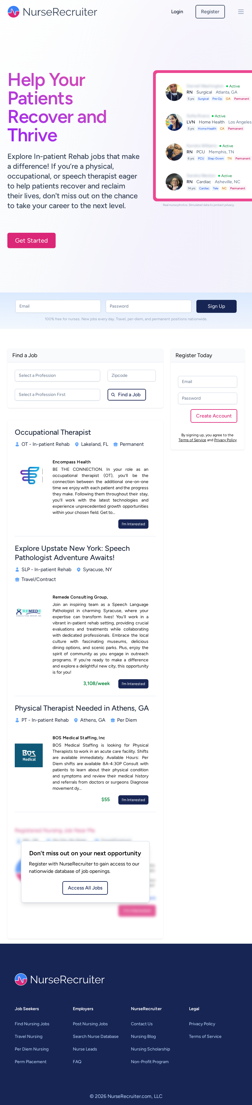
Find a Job (129, 394)
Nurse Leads (85, 1049)
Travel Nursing (28, 1036)
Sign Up (216, 306)
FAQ (77, 1061)
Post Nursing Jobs (90, 1023)
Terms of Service (192, 440)
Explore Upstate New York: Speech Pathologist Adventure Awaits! (72, 553)
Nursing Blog (143, 1036)
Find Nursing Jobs (32, 1023)
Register (210, 11)
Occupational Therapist (53, 432)
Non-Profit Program (150, 1061)
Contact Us (142, 1023)
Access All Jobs (85, 888)
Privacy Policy (225, 440)
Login (177, 11)
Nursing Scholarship (150, 1049)
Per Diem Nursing (32, 1049)
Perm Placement (30, 1061)
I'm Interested (133, 524)
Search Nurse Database (96, 1036)
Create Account (214, 416)
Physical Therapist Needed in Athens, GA (82, 708)
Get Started (31, 240)
